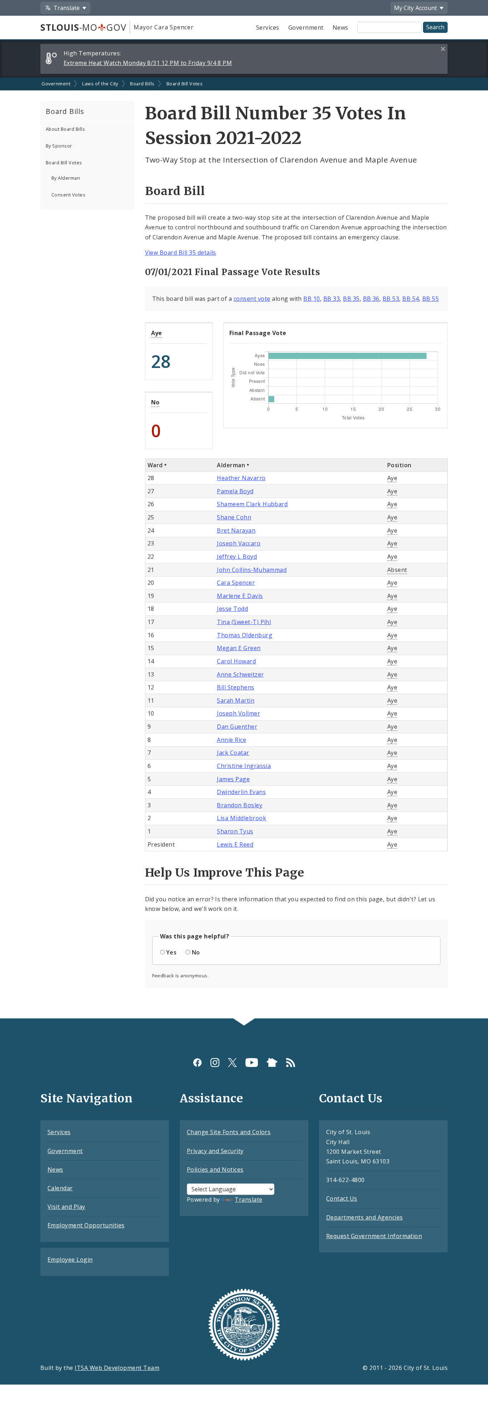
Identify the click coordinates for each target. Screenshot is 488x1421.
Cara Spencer (236, 583)
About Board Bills (65, 129)
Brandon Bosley (239, 805)
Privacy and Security (215, 1151)
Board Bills (142, 83)
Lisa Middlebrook (241, 818)
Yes (171, 952)
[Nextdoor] (272, 1062)
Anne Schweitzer (240, 674)
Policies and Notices (215, 1169)
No (155, 402)
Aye (156, 333)
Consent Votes (68, 194)
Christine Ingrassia (244, 766)
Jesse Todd (232, 609)
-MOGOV (83, 27)
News (340, 27)
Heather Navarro (241, 478)
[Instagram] (214, 1062)
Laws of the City (100, 83)
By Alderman (65, 178)
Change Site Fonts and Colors (228, 1132)
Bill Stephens (235, 687)
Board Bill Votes (184, 83)
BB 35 (351, 299)
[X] (232, 1062)
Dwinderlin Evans (241, 792)
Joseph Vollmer (238, 713)
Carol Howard (236, 661)
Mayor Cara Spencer (163, 27)
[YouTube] (251, 1062)
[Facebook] (197, 1062)
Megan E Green (238, 648)
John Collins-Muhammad (252, 570)
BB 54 (410, 299)
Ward (155, 465)
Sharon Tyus (235, 831)
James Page (233, 779)
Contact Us (341, 1198)
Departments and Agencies (364, 1217)
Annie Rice (231, 740)
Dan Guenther (237, 727)
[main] (244, 548)
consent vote (252, 299)
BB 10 (311, 299)
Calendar (60, 1188)
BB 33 (331, 299)
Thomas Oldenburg (244, 635)
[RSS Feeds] (290, 1062)
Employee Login (70, 1259)
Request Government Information (374, 1236)
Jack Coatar (233, 753)
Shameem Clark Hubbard (252, 504)
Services (267, 27)
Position (399, 465)
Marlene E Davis (240, 596)
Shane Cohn (234, 517)
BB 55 (430, 299)
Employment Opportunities (86, 1225)
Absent (397, 570)
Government (306, 27)
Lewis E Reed (235, 844)
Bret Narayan (236, 530)
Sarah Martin (235, 700)
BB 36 (371, 299)
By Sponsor (59, 146)
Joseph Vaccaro (238, 543)
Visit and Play (66, 1207)
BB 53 (391, 299)
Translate (248, 1199)
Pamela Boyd (235, 491)
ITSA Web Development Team (117, 1368)
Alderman (231, 465)
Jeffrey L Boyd (237, 556)
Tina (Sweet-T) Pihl (244, 622)
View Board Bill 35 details (180, 252)
